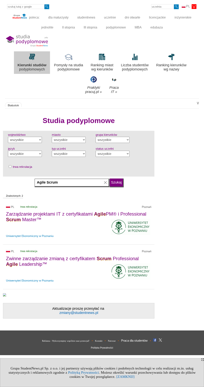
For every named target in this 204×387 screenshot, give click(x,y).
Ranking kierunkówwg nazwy (171, 67)
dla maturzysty (58, 17)
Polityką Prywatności (83, 372)
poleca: (33, 17)
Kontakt (98, 341)
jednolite (47, 27)
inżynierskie (183, 17)
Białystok (13, 105)
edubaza (156, 27)
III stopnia (90, 27)
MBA (138, 27)
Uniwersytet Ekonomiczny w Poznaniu (30, 235)
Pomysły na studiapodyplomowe (68, 67)
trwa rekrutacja (22, 166)
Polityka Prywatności (102, 347)
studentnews (86, 17)
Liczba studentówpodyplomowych (135, 67)
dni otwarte (132, 17)
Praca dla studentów (134, 340)
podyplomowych (32, 67)
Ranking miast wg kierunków (102, 67)
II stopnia (68, 27)
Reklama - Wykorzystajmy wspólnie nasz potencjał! (65, 341)
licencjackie (157, 17)
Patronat (112, 341)
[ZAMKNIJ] (125, 377)
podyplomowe (116, 27)
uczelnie (110, 17)
